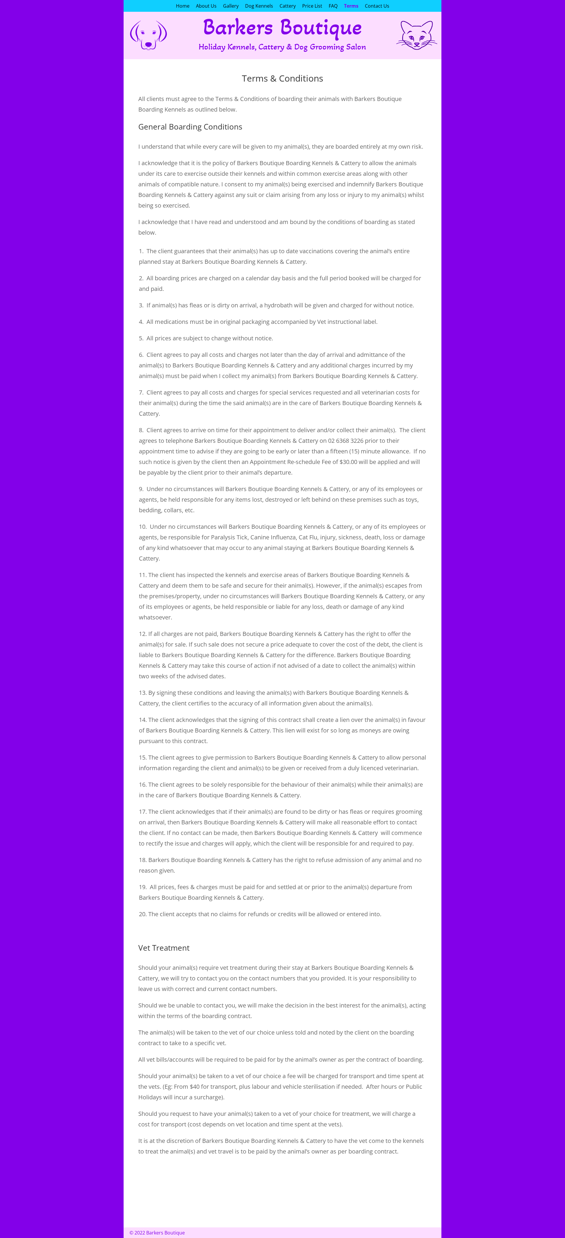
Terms (351, 6)
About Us (206, 6)
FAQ (333, 6)
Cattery (288, 6)
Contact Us (377, 6)
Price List (312, 6)
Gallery (231, 6)
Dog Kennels (259, 6)
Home (183, 6)
